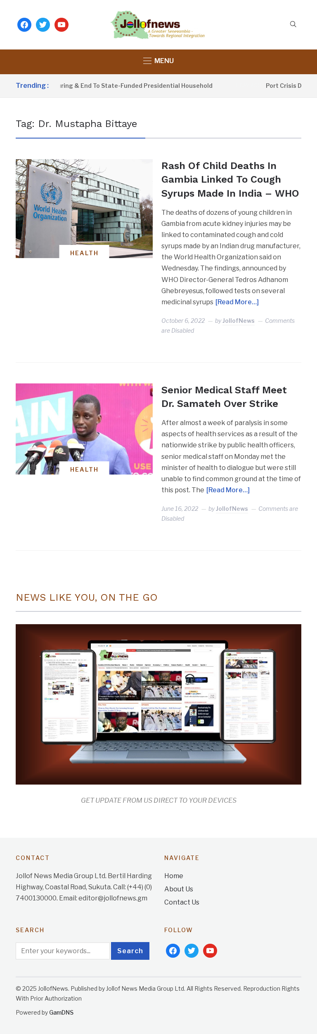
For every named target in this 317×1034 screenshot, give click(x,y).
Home (173, 876)
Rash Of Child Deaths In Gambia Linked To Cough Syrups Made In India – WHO (230, 179)
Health (84, 252)
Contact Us (181, 902)
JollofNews (238, 320)
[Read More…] (237, 302)
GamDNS (61, 1012)
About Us (178, 889)
